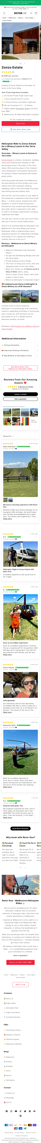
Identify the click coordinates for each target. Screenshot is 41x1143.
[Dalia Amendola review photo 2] (5, 500)
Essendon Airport (23, 109)
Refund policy (9, 1132)
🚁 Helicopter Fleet (11, 1008)
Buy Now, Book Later (22, 129)
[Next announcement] (37, 3)
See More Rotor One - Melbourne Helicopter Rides (20, 368)
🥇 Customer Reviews (12, 1017)
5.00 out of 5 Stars (25, 387)
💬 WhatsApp (9, 1098)
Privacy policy (19, 1132)
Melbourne (12, 18)
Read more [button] (7, 519)
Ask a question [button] (20, 399)
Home (4, 18)
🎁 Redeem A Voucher (12, 1035)
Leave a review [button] (20, 394)
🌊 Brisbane (8, 1066)
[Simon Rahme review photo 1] (20, 685)
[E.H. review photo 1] (20, 554)
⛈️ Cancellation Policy (12, 1030)
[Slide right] (25, 63)
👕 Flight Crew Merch (12, 1012)
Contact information (21, 1135)
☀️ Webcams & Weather (13, 1044)
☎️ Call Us (7, 1102)
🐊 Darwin (7, 1075)
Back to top (20, 984)
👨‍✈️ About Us (8, 999)
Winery (20, 18)
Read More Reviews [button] (20, 828)
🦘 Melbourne (9, 1057)
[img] (8, 444)
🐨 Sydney (8, 1062)
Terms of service (31, 1132)
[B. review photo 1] (20, 617)
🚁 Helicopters (9, 1080)
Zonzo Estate (6, 20)
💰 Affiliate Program (11, 1039)
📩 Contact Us (9, 1093)
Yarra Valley (29, 18)
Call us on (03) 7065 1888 (21, 962)
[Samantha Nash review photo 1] (20, 752)
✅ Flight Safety (10, 1003)
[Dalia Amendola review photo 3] (10, 500)
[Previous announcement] (4, 3)
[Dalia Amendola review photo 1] (20, 474)
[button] (4, 13)
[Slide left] (16, 63)
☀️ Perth (7, 1071)
